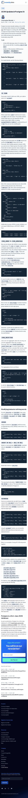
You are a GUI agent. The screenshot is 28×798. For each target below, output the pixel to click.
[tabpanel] (14, 21)
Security (3, 765)
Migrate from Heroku (6, 724)
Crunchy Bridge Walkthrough (8, 739)
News (2, 755)
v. (12, 442)
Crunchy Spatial (5, 714)
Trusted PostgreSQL (6, 753)
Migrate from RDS (5, 722)
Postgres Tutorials (5, 736)
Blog (2, 743)
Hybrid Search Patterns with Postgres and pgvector (10, 678)
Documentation (4, 734)
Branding (3, 761)
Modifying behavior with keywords (13, 409)
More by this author (20, 22)
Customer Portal (5, 732)
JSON (3, 8)
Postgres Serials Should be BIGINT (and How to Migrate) (12, 695)
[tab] (3, 17)
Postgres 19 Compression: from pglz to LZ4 (12, 684)
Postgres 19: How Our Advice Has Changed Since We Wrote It (13, 671)
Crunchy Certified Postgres (7, 712)
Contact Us (3, 757)
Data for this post (7, 57)
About (2, 751)
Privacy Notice (4, 763)
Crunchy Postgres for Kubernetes (9, 708)
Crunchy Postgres (5, 706)
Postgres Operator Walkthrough (8, 741)
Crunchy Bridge (5, 710)
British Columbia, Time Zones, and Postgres (12, 689)
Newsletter (3, 759)
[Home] (8, 2)
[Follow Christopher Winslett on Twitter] (14, 20)
